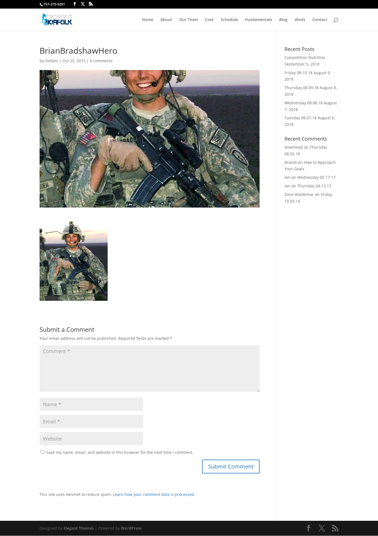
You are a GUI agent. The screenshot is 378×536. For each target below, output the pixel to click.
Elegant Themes (79, 528)
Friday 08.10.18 (298, 72)
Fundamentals (258, 20)
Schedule (229, 20)
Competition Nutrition (304, 57)
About (166, 20)
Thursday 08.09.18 (301, 87)
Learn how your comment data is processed (153, 494)
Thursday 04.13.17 (314, 185)
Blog (283, 20)
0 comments (101, 60)
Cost (209, 20)
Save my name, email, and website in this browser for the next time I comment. (119, 452)
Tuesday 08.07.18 (300, 117)
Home (147, 20)
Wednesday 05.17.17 (316, 177)
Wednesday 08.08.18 (303, 102)
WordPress (131, 528)
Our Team (188, 20)
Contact (319, 20)
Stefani (51, 60)
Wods (300, 20)
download (293, 147)
